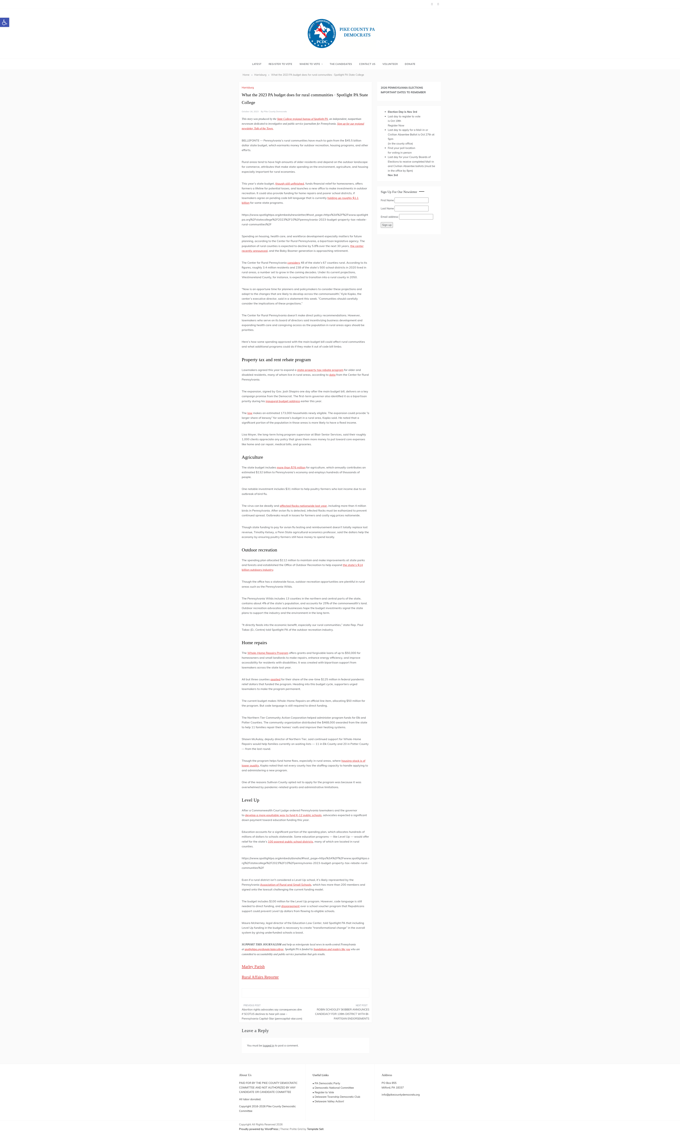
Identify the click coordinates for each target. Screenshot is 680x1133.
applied (275, 679)
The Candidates (341, 64)
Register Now (396, 125)
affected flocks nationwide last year (303, 505)
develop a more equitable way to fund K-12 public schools (283, 815)
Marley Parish (253, 966)
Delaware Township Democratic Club (337, 1096)
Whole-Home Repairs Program (267, 653)
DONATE (410, 64)
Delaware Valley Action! (329, 1101)
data (332, 374)
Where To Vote (309, 64)
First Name (387, 200)
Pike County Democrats (275, 111)
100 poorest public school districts (290, 841)
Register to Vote (280, 64)
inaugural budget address (283, 401)
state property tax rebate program (320, 370)
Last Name (387, 208)
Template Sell (315, 1129)
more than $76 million (291, 467)
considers (293, 262)
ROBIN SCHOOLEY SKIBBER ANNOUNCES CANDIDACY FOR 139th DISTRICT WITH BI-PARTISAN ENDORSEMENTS (342, 1014)
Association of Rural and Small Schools (285, 884)
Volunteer (390, 64)
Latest (257, 64)
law (249, 413)
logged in (268, 1045)
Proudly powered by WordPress (259, 1129)
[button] (4, 22)
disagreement (290, 906)
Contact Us (367, 64)
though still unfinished (289, 183)
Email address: (390, 216)
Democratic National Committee (334, 1087)
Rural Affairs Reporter (260, 977)
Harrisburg (248, 87)
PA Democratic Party (327, 1083)
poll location (407, 148)
